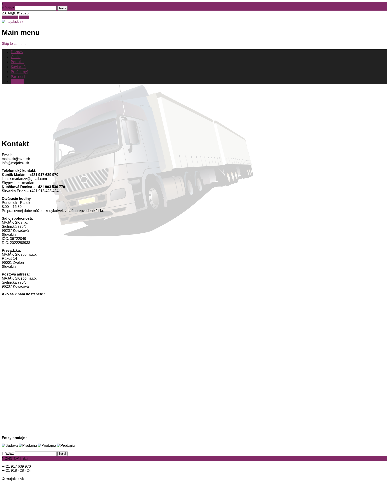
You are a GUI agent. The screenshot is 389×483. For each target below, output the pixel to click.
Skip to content (13, 44)
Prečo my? (19, 71)
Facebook (10, 17)
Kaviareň (18, 66)
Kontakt (17, 81)
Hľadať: (8, 8)
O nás (15, 56)
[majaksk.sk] (12, 21)
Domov (17, 51)
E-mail (24, 17)
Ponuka (17, 61)
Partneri (18, 76)
